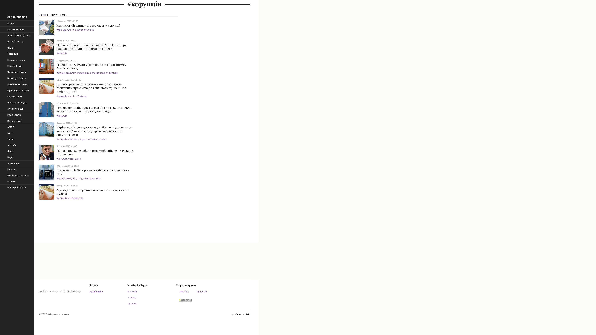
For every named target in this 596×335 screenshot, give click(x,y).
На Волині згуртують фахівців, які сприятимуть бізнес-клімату (91, 66)
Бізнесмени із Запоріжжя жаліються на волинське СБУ (93, 172)
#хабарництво (76, 198)
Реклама (131, 297)
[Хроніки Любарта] (62, 284)
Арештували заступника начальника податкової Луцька (92, 192)
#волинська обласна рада (91, 72)
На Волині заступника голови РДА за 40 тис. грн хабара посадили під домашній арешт (92, 47)
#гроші (83, 139)
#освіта (72, 96)
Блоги (63, 14)
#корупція (78, 29)
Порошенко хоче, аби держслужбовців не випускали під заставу (95, 152)
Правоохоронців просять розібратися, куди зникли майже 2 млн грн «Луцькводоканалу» (94, 109)
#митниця (89, 29)
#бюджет (73, 139)
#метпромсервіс (92, 178)
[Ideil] (241, 314)
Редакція (132, 291)
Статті (54, 14)
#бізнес (61, 72)
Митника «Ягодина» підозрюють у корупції (88, 25)
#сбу (79, 178)
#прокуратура (64, 29)
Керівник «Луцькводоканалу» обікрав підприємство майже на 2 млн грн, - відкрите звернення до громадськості (95, 131)
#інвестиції (112, 72)
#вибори (82, 96)
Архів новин (96, 291)
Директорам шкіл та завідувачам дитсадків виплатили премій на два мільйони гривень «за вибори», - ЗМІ (91, 88)
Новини (43, 14)
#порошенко (74, 158)
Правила (132, 303)
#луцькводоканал (97, 139)
